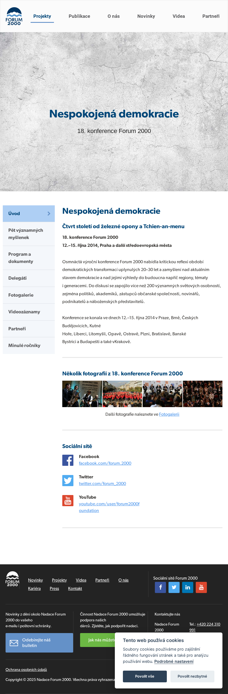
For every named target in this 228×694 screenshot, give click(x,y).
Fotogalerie (20, 295)
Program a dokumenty (20, 257)
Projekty (42, 16)
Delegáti (17, 278)
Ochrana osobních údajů (26, 669)
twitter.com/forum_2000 (102, 483)
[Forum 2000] (14, 16)
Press (54, 588)
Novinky (146, 16)
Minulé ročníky (24, 345)
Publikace (79, 16)
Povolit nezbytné (192, 676)
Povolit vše (144, 676)
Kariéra (34, 588)
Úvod (14, 213)
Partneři (211, 16)
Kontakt (75, 588)
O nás (114, 16)
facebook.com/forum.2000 (105, 463)
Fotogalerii (169, 414)
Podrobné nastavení (174, 661)
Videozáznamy (24, 311)
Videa (179, 16)
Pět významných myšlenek (25, 233)
